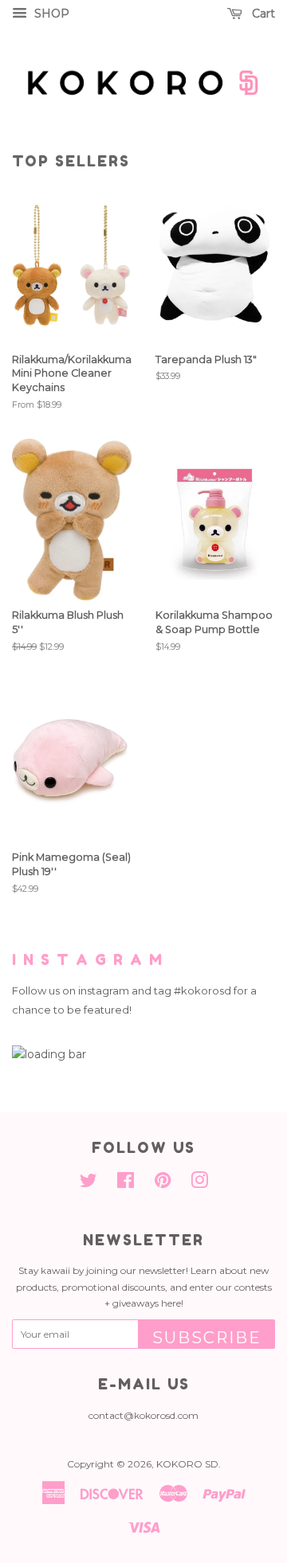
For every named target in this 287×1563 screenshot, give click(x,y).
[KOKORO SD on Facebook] (125, 1184)
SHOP (50, 13)
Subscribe (206, 1337)
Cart (262, 13)
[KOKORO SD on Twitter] (88, 1184)
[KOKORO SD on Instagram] (199, 1184)
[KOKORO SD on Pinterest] (162, 1184)
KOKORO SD (187, 1464)
